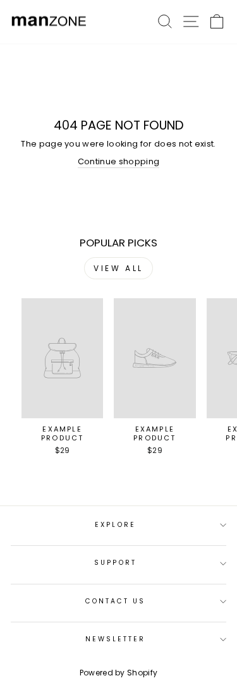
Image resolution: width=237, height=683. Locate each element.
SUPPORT (115, 562)
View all (118, 268)
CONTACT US (115, 601)
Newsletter (115, 639)
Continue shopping (118, 161)
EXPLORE (115, 524)
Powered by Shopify (119, 672)
